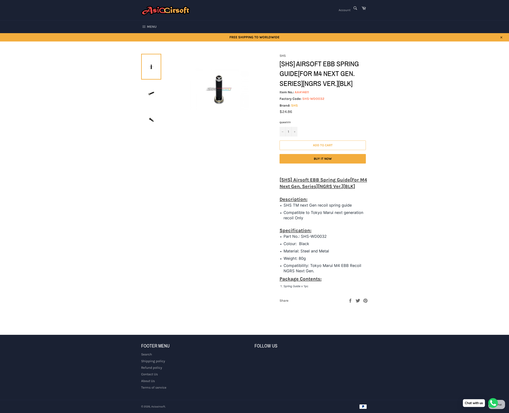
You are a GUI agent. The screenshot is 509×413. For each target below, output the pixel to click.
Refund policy (151, 368)
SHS (294, 105)
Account (345, 10)
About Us (148, 381)
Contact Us (149, 374)
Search (146, 354)
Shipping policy (153, 361)
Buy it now (323, 159)
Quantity (285, 122)
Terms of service (153, 387)
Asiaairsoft (158, 406)
